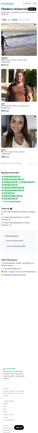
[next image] (33, 41)
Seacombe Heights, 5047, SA (14, 190)
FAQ (4, 409)
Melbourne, (13, 391)
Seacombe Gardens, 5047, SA (14, 187)
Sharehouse (7, 371)
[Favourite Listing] (35, 24)
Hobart (5, 396)
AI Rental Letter (8, 420)
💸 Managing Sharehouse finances (13, 275)
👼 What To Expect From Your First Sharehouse (18, 272)
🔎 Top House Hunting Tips (11, 269)
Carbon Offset (8, 415)
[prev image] (5, 41)
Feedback (6, 430)
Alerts (5, 412)
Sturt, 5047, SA (9, 193)
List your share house (14, 241)
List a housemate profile (15, 246)
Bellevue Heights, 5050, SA (13, 196)
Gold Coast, (19, 393)
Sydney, (6, 391)
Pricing (5, 417)
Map (18, 427)
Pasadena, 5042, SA (10, 182)
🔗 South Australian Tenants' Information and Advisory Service (17, 264)
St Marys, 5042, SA (28, 182)
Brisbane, (21, 391)
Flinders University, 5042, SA (13, 179)
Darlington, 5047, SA (11, 185)
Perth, (5, 393)
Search (28, 3)
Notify (31, 9)
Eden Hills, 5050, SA (10, 198)
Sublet (5, 404)
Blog (4, 406)
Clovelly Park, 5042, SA (12, 176)
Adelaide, (11, 393)
